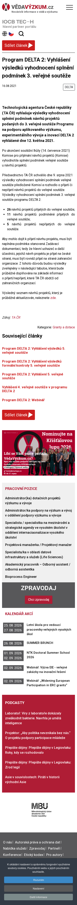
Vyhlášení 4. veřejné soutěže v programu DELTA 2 (34, 389)
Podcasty (14, 703)
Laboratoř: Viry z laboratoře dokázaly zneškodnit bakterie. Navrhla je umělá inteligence (33, 718)
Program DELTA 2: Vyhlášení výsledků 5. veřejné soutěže (33, 350)
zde (53, 298)
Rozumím (38, 879)
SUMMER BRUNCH (40, 643)
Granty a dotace (64, 327)
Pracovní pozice (21, 488)
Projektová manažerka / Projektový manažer (38, 545)
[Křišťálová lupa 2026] (38, 453)
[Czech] (11, 33)
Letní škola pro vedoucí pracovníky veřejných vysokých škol (49, 629)
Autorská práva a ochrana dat (37, 842)
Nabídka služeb (14, 848)
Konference (12, 855)
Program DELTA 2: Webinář (23, 400)
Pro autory (54, 855)
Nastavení (38, 888)
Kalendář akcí (19, 614)
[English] (5, 33)
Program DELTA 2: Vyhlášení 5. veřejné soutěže (32, 376)
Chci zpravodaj (38, 600)
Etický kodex (33, 855)
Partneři (54, 848)
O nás (7, 842)
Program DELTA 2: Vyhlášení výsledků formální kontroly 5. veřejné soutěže (31, 363)
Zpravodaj (38, 588)
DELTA (69, 87)
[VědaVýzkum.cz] (37, 7)
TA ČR (15, 317)
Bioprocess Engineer (21, 577)
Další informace (38, 897)
